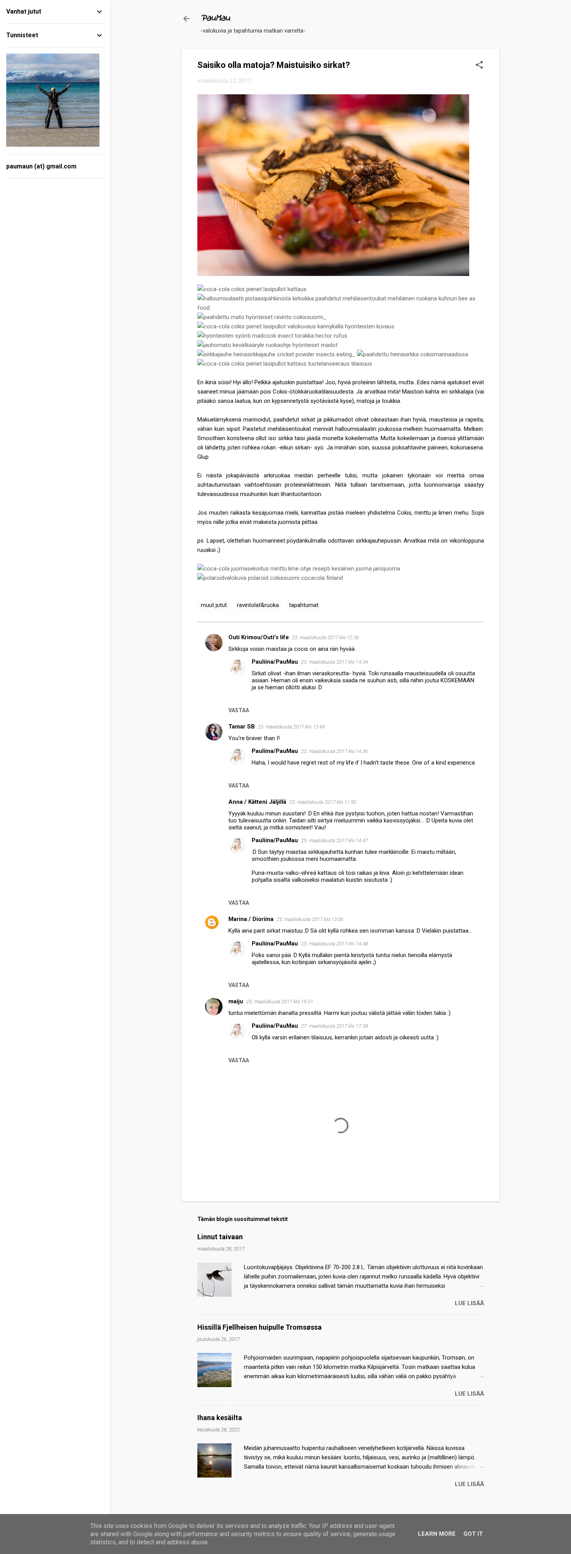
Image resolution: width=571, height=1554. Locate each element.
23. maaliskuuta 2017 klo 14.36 (334, 751)
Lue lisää (469, 1303)
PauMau (215, 18)
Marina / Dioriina (250, 919)
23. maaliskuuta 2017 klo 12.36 (325, 637)
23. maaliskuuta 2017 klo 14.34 (334, 662)
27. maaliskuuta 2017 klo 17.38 (334, 1026)
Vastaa (238, 710)
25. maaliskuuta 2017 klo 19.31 (279, 1001)
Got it (473, 1533)
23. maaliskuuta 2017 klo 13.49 (291, 727)
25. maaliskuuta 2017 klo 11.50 (322, 802)
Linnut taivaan (220, 1237)
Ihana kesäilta (219, 1418)
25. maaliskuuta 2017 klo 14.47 (334, 840)
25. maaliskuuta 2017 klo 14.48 (334, 944)
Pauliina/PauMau (275, 661)
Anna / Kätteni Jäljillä (257, 801)
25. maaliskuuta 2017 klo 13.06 (310, 919)
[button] (479, 65)
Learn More (437, 1533)
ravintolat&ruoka (258, 605)
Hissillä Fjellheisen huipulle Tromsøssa (259, 1327)
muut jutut (214, 605)
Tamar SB (241, 726)
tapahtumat (304, 605)
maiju (235, 1001)
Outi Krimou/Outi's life (258, 637)
